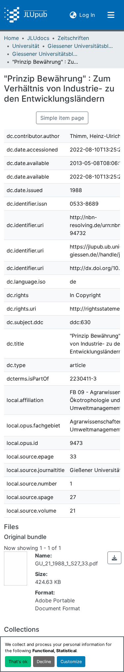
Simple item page (62, 118)
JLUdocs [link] (38, 38)
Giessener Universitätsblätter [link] (81, 46)
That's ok (18, 661)
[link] (114, 558)
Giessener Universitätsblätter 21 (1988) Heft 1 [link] (45, 53)
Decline (44, 661)
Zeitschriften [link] (73, 38)
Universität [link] (25, 46)
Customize (71, 661)
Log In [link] (87, 14)
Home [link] (11, 38)
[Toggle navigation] (111, 15)
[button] (25, 15)
